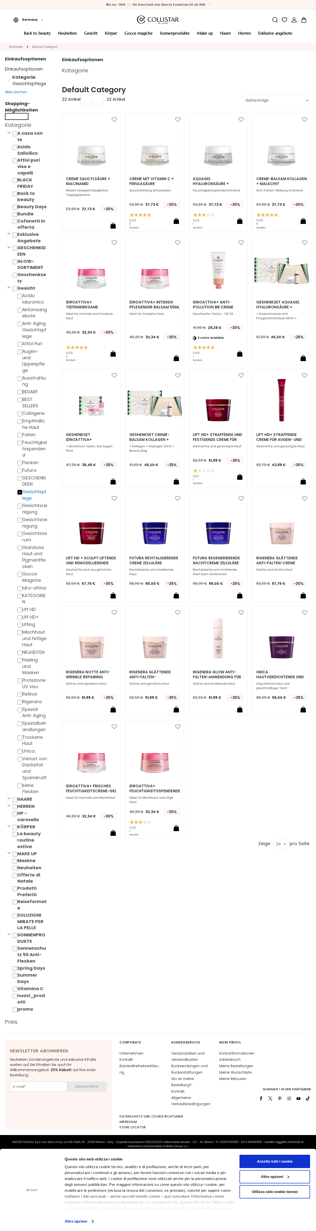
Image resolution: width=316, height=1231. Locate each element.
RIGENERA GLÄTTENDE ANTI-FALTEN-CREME (277, 561)
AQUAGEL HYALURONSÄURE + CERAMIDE (211, 183)
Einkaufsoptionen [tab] (82, 60)
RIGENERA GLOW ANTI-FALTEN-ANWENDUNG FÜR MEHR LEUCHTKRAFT (217, 677)
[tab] (27, 125)
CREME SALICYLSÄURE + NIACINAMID (88, 181)
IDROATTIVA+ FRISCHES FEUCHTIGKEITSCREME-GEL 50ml (91, 791)
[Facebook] (261, 1098)
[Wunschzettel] (284, 19)
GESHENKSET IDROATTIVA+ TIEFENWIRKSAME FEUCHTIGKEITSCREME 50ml (87, 439)
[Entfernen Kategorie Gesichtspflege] (8, 80)
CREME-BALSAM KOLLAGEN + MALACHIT (281, 181)
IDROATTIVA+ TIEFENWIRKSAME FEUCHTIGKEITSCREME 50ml (87, 307)
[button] (28, 19)
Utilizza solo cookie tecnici (275, 1192)
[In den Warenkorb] (113, 225)
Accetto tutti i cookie (275, 1161)
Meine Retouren (232, 1078)
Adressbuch (229, 1059)
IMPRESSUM (128, 1122)
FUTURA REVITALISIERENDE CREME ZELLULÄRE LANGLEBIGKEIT (153, 563)
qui (142, 1202)
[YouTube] (298, 1098)
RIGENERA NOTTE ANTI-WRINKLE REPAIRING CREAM (88, 677)
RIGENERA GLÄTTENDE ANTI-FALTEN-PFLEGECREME (150, 677)
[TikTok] (308, 1098)
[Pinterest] (279, 1098)
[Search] (274, 19)
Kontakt (126, 1059)
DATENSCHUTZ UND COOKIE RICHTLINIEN (151, 1116)
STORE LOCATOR (132, 1127)
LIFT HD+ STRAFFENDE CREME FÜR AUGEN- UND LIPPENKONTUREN (279, 439)
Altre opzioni (76, 1221)
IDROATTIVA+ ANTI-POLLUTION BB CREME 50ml (213, 307)
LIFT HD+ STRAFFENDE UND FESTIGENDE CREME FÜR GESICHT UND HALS (217, 439)
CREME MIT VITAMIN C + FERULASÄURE (151, 181)
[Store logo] (158, 20)
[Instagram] (289, 1098)
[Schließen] (16, 116)
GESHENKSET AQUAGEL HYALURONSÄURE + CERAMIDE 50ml (278, 307)
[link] (294, 19)
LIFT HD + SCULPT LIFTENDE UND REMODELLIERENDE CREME (91, 563)
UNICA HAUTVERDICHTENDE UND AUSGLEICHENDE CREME (280, 677)
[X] (270, 1098)
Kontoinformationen (237, 1053)
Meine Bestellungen (236, 1065)
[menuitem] (37, 35)
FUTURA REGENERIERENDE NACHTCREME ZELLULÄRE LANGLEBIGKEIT (216, 563)
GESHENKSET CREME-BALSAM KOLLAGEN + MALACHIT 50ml (149, 439)
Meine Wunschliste (235, 1072)
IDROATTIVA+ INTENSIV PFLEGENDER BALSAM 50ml (154, 305)
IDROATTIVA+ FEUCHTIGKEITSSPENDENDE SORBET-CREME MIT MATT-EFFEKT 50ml (154, 791)
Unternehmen (131, 1053)
